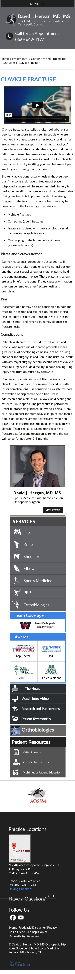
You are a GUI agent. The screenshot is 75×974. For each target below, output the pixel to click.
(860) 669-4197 (29, 39)
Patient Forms (32, 752)
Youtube (21, 917)
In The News (31, 688)
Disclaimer (39, 927)
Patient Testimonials (36, 718)
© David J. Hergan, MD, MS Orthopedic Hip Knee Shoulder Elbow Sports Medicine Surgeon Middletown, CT (37, 948)
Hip (27, 532)
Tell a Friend (17, 932)
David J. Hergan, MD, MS (37, 493)
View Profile (52, 510)
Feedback (25, 927)
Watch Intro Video (35, 698)
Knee (28, 544)
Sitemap (31, 932)
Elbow (29, 568)
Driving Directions (20, 889)
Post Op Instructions (36, 762)
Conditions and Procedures (48, 59)
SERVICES (24, 521)
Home (5, 59)
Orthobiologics (36, 604)
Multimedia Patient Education (42, 772)
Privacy (52, 927)
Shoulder (9, 63)
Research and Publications (41, 708)
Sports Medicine (38, 580)
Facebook (12, 917)
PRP (27, 592)
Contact (43, 932)
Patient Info (20, 59)
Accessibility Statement (24, 936)
